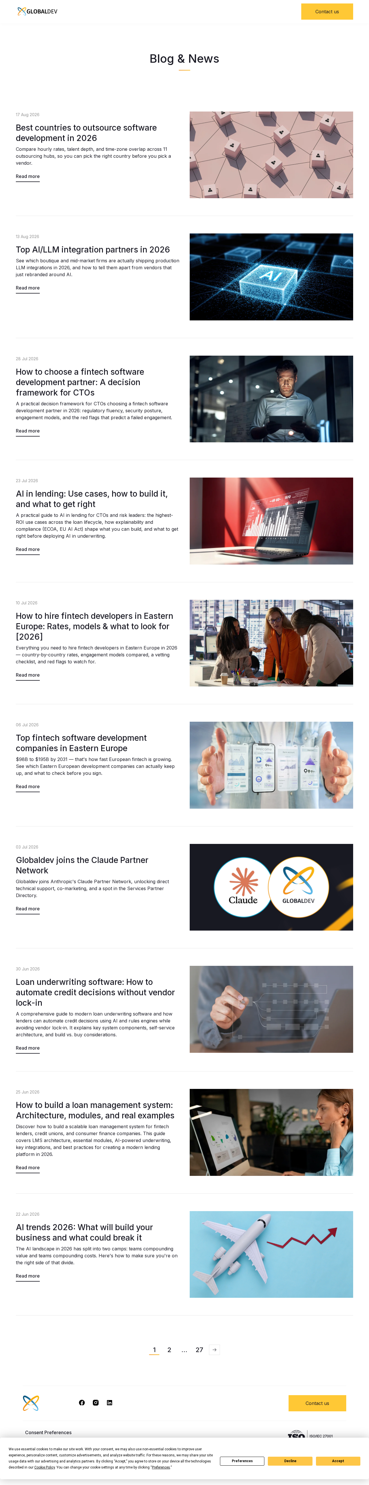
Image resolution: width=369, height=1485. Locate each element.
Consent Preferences (48, 1432)
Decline (290, 1461)
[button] (214, 1350)
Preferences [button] (161, 1467)
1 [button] (154, 1350)
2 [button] (169, 1350)
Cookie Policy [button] (44, 1467)
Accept (338, 1461)
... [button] (184, 1350)
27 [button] (199, 1350)
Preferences (242, 1461)
